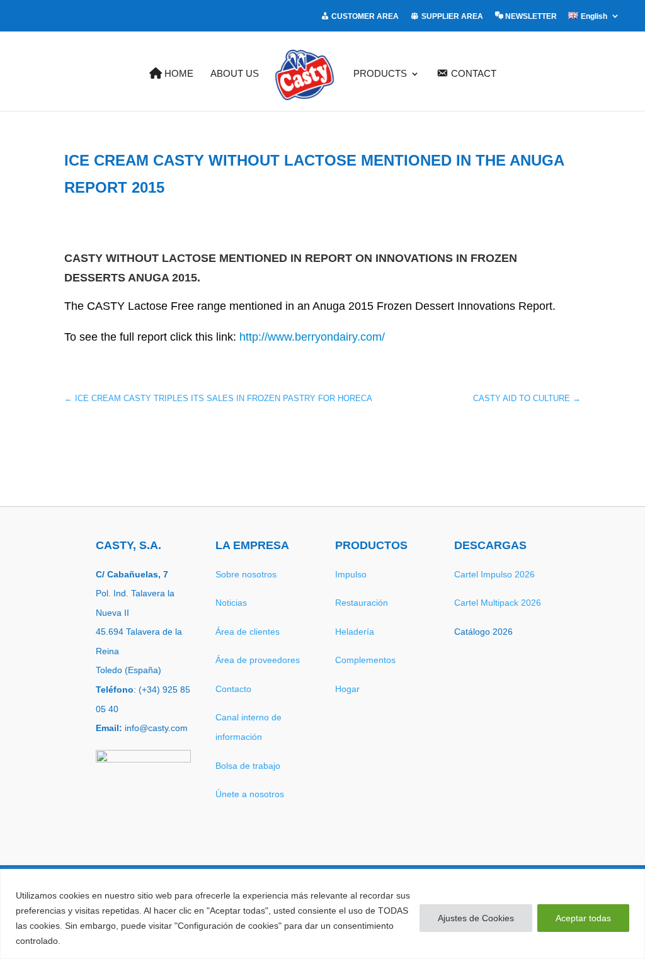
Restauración (361, 603)
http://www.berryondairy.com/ (312, 337)
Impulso (351, 574)
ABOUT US (234, 74)
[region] (322, 914)
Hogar (347, 689)
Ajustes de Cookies (476, 918)
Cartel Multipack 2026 (497, 603)
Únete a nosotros (249, 794)
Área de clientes (247, 632)
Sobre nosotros (246, 574)
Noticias (231, 603)
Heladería (354, 632)
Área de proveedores (257, 660)
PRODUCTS (380, 74)
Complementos (365, 660)
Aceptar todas (583, 918)
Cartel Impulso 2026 (494, 574)
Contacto (233, 689)
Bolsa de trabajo (247, 766)
